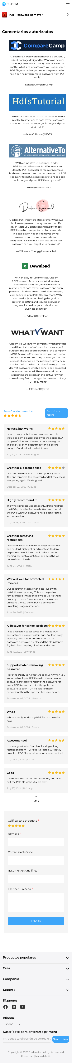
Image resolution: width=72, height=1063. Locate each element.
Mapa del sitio (43, 1056)
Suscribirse (60, 1039)
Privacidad (27, 1056)
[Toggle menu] (68, 4)
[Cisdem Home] (10, 5)
